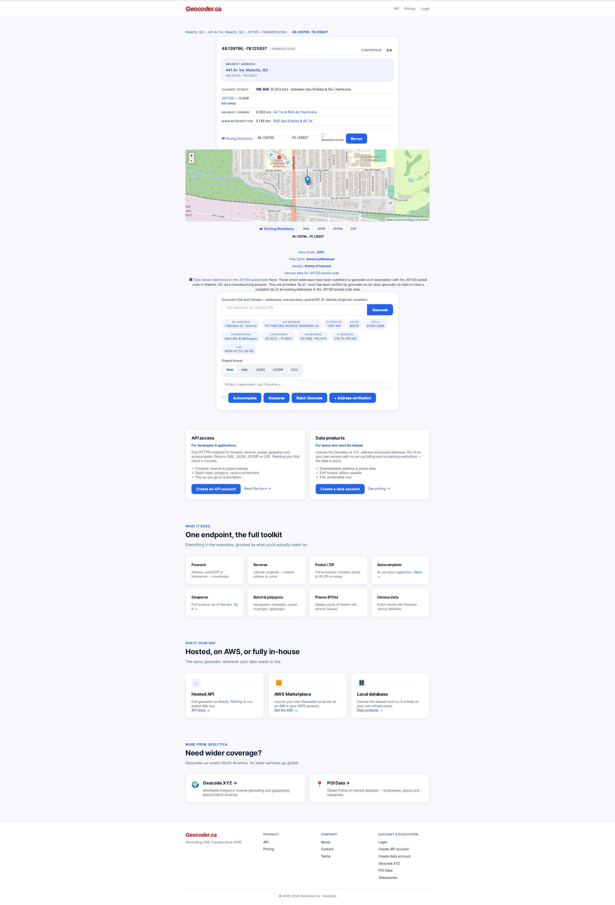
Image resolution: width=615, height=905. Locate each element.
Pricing (410, 8)
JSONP (277, 370)
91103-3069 (375, 324)
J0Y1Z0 (252, 32)
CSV (353, 228)
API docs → (200, 709)
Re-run (356, 138)
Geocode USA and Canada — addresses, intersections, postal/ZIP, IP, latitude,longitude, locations (294, 300)
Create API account (393, 849)
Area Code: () (311, 252)
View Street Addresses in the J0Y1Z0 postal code (230, 280)
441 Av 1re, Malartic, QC (225, 32)
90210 (354, 324)
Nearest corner (332, 140)
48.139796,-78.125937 (310, 32)
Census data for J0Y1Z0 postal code (311, 273)
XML (306, 228)
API (396, 8)
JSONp (337, 228)
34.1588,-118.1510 (313, 336)
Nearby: (311, 266)
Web (230, 370)
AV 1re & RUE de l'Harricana (295, 112)
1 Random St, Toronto (241, 324)
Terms (326, 856)
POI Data (385, 870)
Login (425, 8)
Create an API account (216, 489)
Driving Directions (238, 138)
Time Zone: (311, 259)
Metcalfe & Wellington (241, 336)
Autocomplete (245, 397)
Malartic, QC (194, 32)
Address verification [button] (354, 397)
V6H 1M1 (334, 324)
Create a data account (340, 489)
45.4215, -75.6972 (278, 336)
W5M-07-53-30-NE (239, 349)
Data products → (370, 709)
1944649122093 (275, 32)
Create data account (394, 856)
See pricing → (379, 488)
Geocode (380, 309)
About (325, 842)
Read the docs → (257, 488)
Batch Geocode (309, 397)
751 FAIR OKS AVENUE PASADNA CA (291, 324)
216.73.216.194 (345, 336)
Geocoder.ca (203, 9)
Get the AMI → (285, 709)
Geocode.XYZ (389, 863)
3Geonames (387, 877)
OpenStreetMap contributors (411, 219)
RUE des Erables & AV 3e (292, 121)
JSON (321, 228)
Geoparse (276, 397)
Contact (327, 849)
